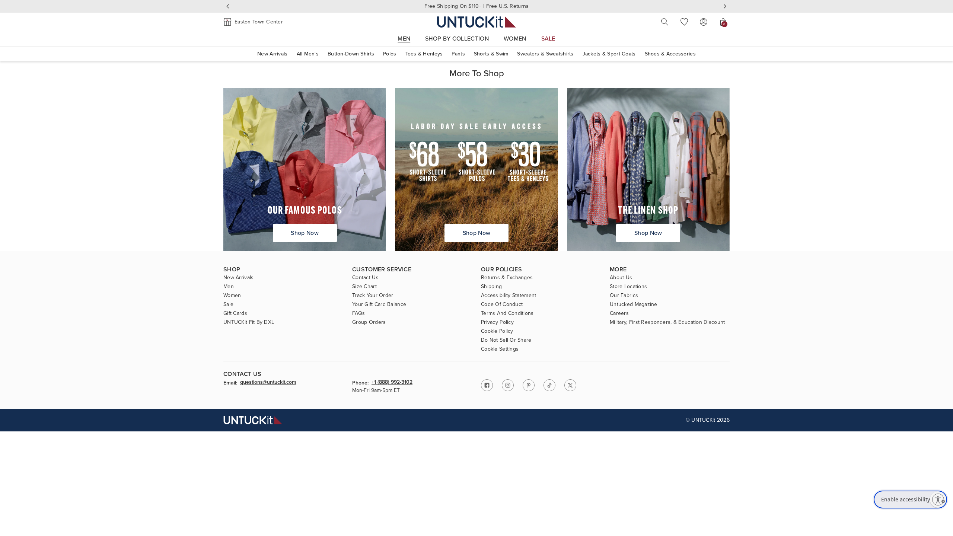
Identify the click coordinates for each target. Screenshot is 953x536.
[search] (665, 22)
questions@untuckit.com (268, 382)
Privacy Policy (497, 322)
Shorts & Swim (491, 54)
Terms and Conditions (507, 313)
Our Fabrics (624, 296)
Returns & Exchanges (507, 278)
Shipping (491, 287)
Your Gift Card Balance (379, 304)
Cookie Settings (500, 349)
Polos (389, 54)
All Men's (308, 54)
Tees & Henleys (424, 54)
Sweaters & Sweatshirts (545, 54)
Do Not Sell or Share (506, 340)
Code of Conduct (502, 304)
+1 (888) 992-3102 (392, 382)
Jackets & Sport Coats (609, 54)
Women (232, 296)
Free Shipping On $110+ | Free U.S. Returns (476, 6)
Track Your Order (372, 296)
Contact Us (365, 278)
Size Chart (364, 287)
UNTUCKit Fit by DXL (248, 322)
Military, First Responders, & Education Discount (667, 322)
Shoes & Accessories (670, 54)
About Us (621, 278)
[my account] (703, 22)
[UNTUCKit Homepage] (476, 22)
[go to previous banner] (227, 6)
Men (228, 287)
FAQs (358, 313)
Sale (228, 304)
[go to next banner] (725, 6)
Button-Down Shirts (351, 54)
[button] (253, 22)
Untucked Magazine (633, 304)
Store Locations (628, 287)
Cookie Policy (497, 331)
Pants (458, 54)
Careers (619, 313)
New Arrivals (272, 54)
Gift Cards (235, 313)
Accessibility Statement (508, 296)
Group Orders (369, 322)
